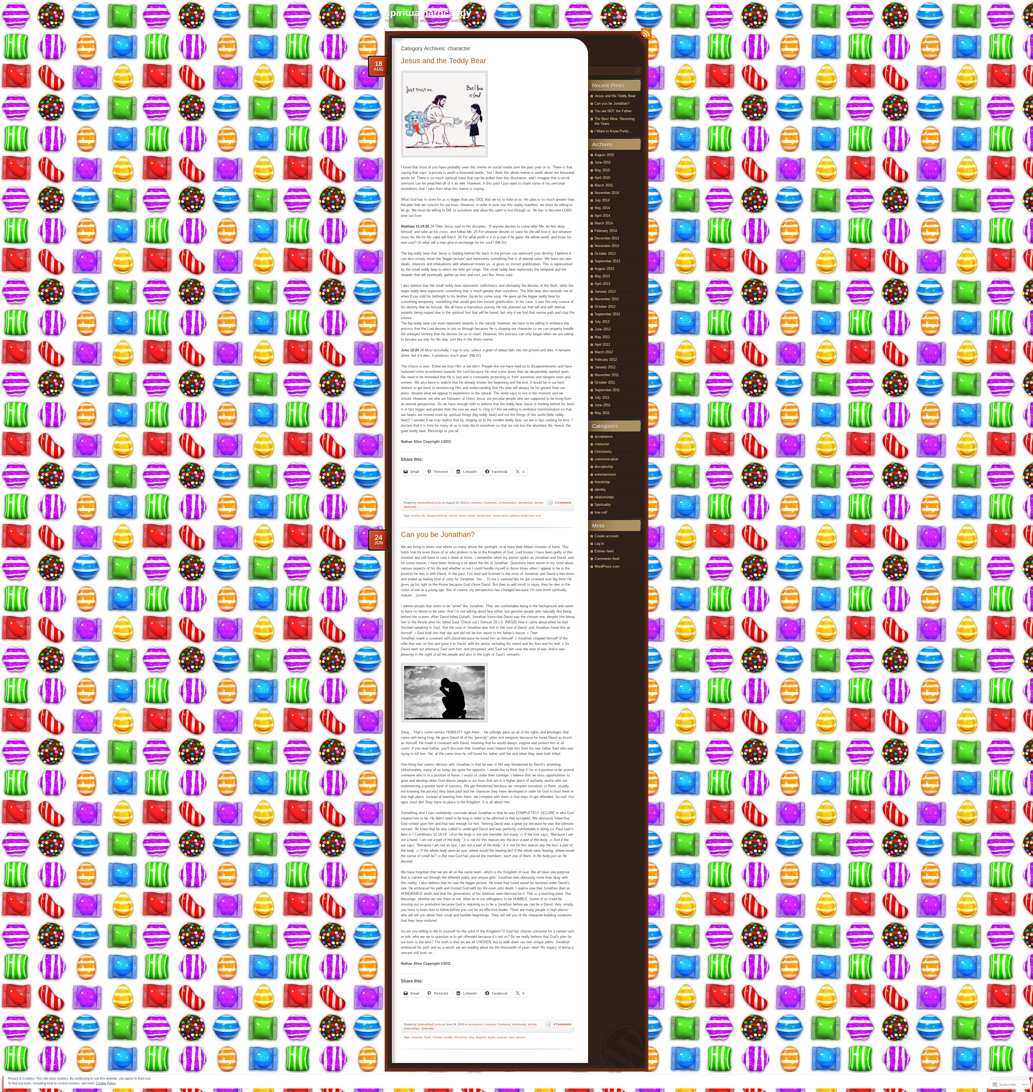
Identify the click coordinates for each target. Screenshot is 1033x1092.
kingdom (481, 1037)
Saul (511, 1037)
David (427, 1037)
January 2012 (605, 367)
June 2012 (603, 329)
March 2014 (604, 223)
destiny (415, 515)
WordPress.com (607, 566)
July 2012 (602, 322)
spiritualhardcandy (428, 12)
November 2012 (607, 299)
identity (538, 502)
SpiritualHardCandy (429, 502)
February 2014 (606, 231)
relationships (411, 1028)
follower (437, 1037)
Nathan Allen (629, 17)
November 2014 (607, 193)
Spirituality (410, 506)
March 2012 (604, 352)
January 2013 (605, 291)
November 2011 (607, 375)
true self (601, 512)
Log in (599, 544)
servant (520, 1037)
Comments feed (607, 559)
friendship (602, 482)
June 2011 (602, 405)
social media (500, 515)
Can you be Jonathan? (438, 535)
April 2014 (602, 216)
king (471, 1037)
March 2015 (604, 185)
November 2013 (607, 246)
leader (491, 1037)
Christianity (490, 502)
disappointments (437, 515)
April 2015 (602, 178)
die (423, 515)
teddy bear (527, 515)
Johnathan (460, 1037)
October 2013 (605, 254)
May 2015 (602, 170)
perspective (484, 515)
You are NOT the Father (613, 111)
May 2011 (602, 413)
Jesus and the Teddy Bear (443, 61)
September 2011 (607, 390)
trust (538, 515)
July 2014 (602, 200)
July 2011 (602, 397)
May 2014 (602, 208)
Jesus (462, 515)
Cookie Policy (106, 1083)
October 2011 (605, 382)
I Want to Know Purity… (613, 131)
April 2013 (602, 284)
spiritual (514, 515)
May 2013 (602, 276)
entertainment (605, 474)
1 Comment (563, 502)
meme (471, 515)
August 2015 (604, 155)
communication (507, 502)
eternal (453, 515)
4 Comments (562, 1024)
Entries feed (604, 551)
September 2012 (607, 314)
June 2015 (603, 162)
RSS (645, 35)
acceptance (475, 1024)
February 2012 (606, 360)
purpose (502, 1037)
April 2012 (602, 344)
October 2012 (605, 307)
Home (602, 17)
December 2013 (607, 238)
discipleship (525, 502)
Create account (606, 536)
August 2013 (604, 269)
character (476, 502)
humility (447, 1037)
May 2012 (602, 337)
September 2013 (607, 261)
